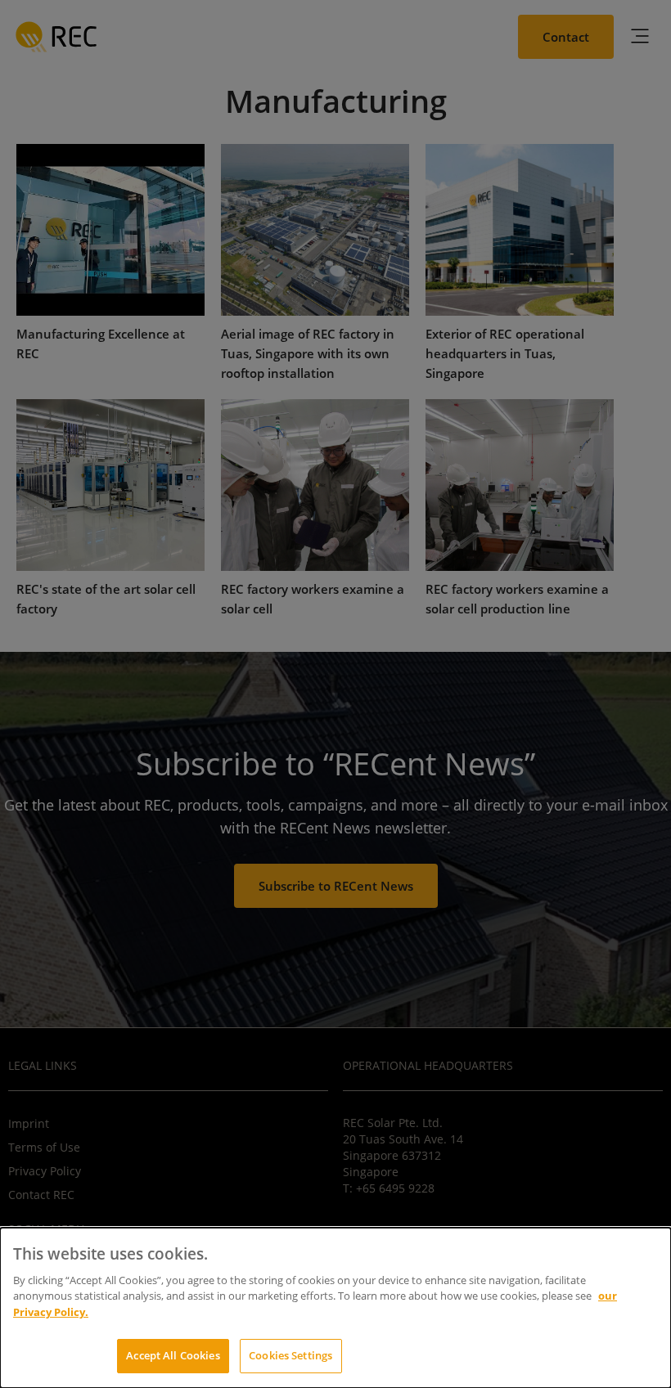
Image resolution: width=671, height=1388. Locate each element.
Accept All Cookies (172, 1355)
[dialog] (335, 1308)
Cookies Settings (290, 1355)
